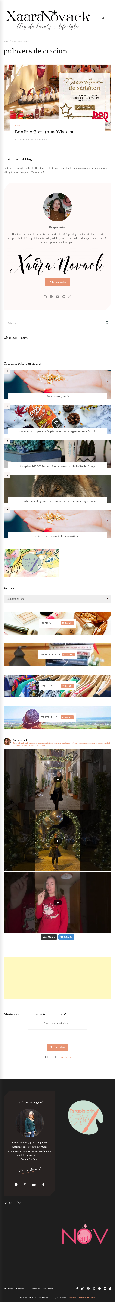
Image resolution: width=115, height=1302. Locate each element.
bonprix (19, 125)
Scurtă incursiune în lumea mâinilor (57, 535)
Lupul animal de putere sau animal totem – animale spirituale (57, 501)
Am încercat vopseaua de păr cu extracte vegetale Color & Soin (58, 431)
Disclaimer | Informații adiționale (81, 1297)
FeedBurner (64, 1057)
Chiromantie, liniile (57, 396)
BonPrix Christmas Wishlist (44, 131)
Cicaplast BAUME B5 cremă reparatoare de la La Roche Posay (57, 466)
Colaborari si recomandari (40, 1288)
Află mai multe (57, 281)
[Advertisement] (57, 978)
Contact (20, 1288)
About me (8, 1288)
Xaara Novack (42, 1297)
